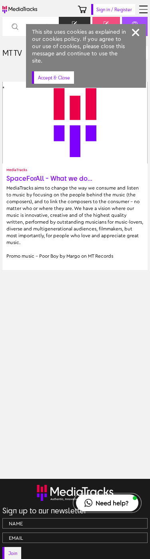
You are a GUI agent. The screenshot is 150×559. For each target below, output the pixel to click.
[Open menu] (143, 9)
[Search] (14, 26)
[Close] (135, 32)
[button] (107, 502)
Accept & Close (54, 78)
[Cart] (82, 9)
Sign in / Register (114, 9)
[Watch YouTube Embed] (3, 87)
